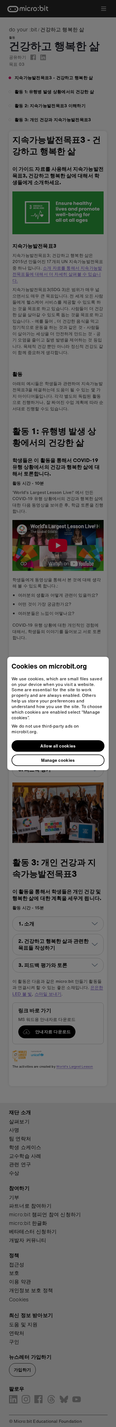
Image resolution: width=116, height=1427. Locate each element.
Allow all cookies (57, 746)
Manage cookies (58, 760)
